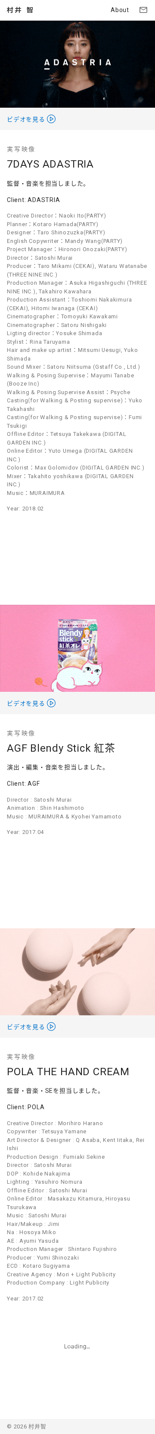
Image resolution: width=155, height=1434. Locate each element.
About (120, 9)
